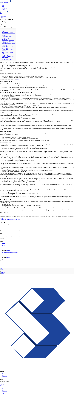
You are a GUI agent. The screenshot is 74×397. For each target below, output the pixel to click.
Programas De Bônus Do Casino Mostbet (8, 56)
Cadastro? (3, 31)
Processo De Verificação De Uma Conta (7, 46)
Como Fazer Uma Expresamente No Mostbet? (8, 44)
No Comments (8, 250)
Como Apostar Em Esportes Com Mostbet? (8, 40)
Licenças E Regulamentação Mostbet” (7, 59)
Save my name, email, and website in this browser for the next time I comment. (11, 236)
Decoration (3, 243)
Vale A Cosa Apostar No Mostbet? (7, 36)
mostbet (18, 79)
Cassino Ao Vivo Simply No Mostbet (7, 32)
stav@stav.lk (2, 385)
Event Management (4, 377)
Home (1, 16)
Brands (3, 374)
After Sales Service (4, 376)
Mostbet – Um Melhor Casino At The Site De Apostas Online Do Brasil (8, 33)
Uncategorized (4, 16)
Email (1, 233)
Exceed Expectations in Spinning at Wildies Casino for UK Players (10, 252)
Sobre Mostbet (4, 58)
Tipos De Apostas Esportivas (6, 55)
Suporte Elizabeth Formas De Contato (7, 49)
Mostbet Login (4, 50)
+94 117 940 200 (2, 384)
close (0, 239)
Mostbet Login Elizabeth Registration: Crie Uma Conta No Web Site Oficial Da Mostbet (9, 54)
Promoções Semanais (5, 57)
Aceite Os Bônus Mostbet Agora (6, 38)
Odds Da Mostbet (4, 39)
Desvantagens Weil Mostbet (6, 48)
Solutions (3, 375)
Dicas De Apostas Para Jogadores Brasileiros (8, 43)
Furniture (3, 244)
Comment (1, 230)
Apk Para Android (4, 45)
